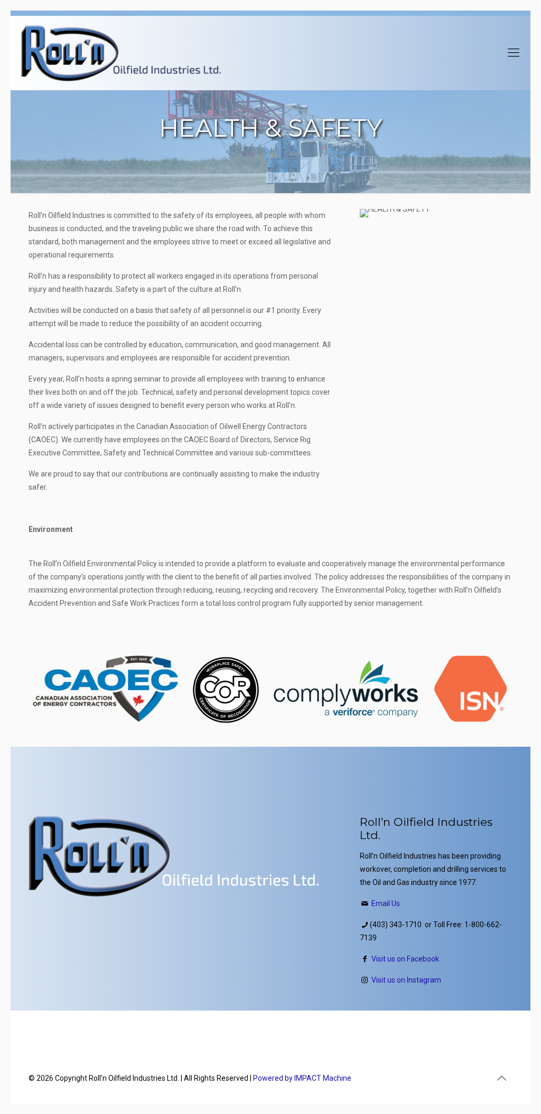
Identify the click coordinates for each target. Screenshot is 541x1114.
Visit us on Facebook (405, 959)
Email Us (385, 903)
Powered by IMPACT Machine (302, 1078)
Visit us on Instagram (406, 980)
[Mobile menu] (514, 53)
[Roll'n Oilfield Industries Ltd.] (121, 53)
